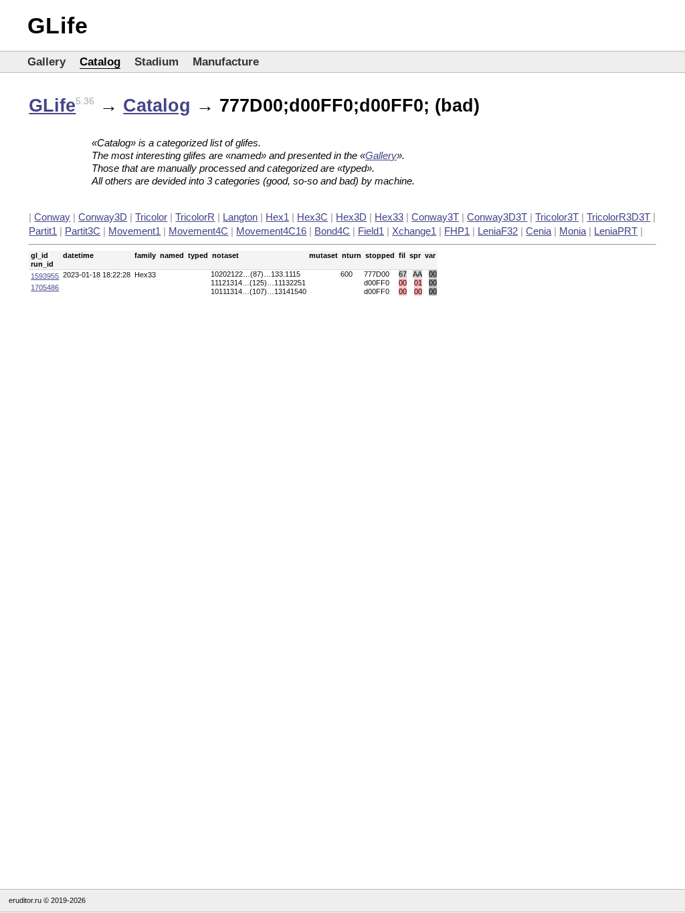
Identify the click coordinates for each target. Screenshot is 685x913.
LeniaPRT (616, 231)
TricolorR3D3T (618, 217)
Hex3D (351, 217)
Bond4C (332, 231)
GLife (57, 25)
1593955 (45, 276)
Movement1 (134, 231)
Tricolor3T (557, 217)
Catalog (100, 61)
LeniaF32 (498, 231)
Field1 (371, 231)
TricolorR (195, 217)
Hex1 (277, 217)
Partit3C (82, 231)
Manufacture (226, 61)
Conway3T (435, 217)
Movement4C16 (271, 231)
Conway (52, 217)
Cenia (538, 231)
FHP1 (457, 231)
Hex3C (312, 217)
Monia (572, 231)
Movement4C (198, 231)
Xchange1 (414, 231)
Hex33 (389, 217)
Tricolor (151, 217)
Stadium (156, 61)
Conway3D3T (497, 217)
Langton (240, 217)
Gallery (46, 61)
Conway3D (102, 217)
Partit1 (43, 231)
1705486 (45, 287)
